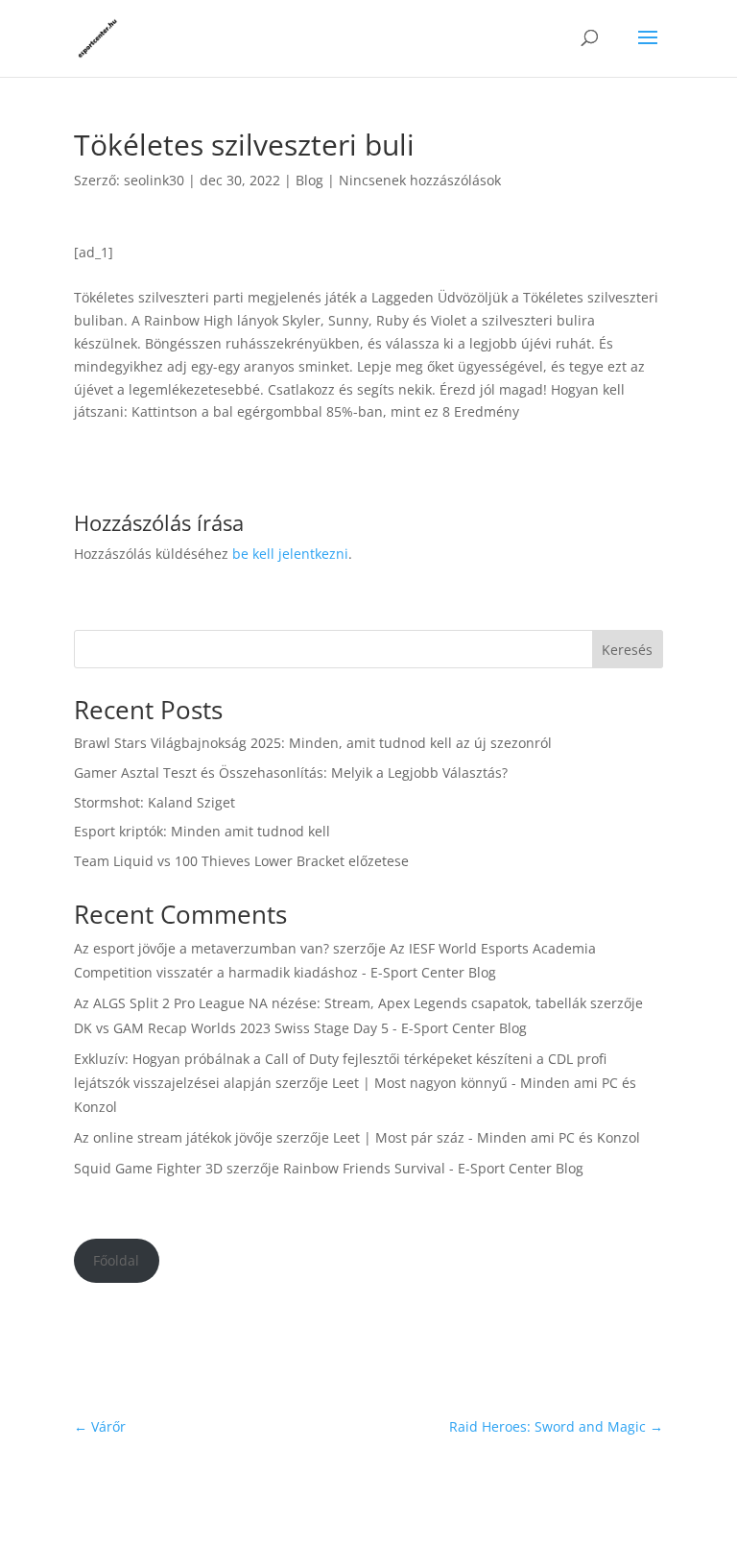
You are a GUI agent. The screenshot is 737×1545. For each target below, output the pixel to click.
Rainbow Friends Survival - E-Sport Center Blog (433, 1168)
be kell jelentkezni (290, 553)
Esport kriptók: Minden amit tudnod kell (202, 831)
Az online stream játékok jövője (173, 1137)
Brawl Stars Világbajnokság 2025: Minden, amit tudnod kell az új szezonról (313, 743)
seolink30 (154, 180)
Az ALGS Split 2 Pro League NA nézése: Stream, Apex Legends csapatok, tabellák (330, 1003)
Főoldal (116, 1260)
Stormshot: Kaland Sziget (154, 802)
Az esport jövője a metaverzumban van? (201, 948)
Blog (309, 180)
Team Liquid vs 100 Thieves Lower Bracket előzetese (241, 861)
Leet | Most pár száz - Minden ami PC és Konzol (486, 1137)
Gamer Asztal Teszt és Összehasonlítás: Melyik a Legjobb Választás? (291, 772)
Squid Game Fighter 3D (148, 1168)
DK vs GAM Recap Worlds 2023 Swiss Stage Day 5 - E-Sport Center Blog (300, 1028)
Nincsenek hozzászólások (420, 180)
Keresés (627, 649)
